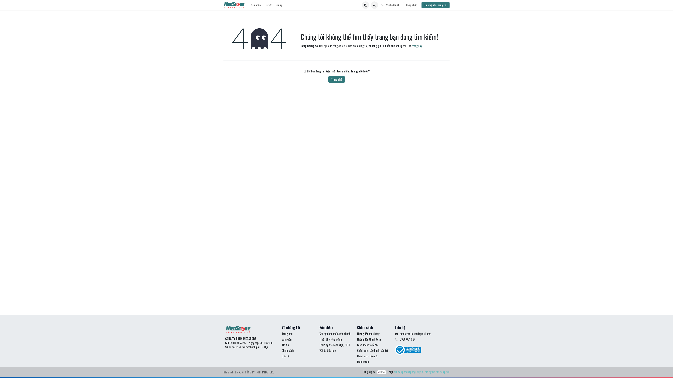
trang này (417, 46)
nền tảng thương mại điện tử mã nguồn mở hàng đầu (422, 372)
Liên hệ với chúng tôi (435, 5)
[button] (374, 5)
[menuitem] (256, 5)
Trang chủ (336, 79)
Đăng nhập (411, 5)
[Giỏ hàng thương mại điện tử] (365, 5)
